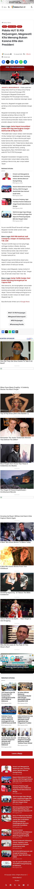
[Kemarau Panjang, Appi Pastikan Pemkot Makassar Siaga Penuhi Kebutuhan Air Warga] (6, 201)
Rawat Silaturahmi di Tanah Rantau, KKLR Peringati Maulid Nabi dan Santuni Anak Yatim (23, 779)
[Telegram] (13, 331)
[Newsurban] (18, 6)
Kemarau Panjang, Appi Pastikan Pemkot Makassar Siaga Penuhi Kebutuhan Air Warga (22, 788)
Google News (25, 301)
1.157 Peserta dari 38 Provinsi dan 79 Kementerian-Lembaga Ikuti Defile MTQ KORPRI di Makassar (8, 697)
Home (5, 22)
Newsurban (7, 54)
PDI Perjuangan (17, 320)
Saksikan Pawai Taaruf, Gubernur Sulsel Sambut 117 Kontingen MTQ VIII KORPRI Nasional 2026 (8, 719)
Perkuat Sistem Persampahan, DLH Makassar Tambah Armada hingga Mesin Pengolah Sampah (22, 833)
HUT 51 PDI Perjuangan (17, 313)
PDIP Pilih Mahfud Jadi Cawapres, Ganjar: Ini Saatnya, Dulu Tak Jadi (15, 238)
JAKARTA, (4, 87)
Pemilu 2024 (12, 26)
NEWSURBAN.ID (14, 87)
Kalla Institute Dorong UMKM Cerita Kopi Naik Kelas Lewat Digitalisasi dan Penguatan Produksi (25, 719)
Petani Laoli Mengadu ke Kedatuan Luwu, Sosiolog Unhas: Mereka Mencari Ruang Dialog (21, 769)
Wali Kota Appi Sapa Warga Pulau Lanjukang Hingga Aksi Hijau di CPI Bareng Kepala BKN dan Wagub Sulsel (22, 799)
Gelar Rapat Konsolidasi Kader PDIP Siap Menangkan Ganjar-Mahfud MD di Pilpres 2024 (15, 128)
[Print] (16, 331)
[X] (6, 331)
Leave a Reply (17, 753)
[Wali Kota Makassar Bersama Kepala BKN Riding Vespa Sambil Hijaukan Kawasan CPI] (6, 809)
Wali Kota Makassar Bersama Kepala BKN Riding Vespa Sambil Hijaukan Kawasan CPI (22, 809)
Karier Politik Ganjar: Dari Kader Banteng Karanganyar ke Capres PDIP (15, 280)
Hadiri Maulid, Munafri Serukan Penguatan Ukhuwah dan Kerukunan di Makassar (8, 741)
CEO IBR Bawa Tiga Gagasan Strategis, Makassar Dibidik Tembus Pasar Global (25, 740)
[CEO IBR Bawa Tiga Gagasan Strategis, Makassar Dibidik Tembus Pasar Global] (25, 732)
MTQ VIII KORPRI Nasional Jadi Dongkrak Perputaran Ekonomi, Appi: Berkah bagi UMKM (22, 854)
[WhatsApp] (10, 331)
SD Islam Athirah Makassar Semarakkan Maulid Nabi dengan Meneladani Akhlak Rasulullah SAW (24, 697)
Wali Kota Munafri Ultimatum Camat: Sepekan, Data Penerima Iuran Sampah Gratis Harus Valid (22, 843)
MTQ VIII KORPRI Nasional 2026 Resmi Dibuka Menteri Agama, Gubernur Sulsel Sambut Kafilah (17, 665)
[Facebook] (3, 331)
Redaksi (17, 880)
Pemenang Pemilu (17, 324)
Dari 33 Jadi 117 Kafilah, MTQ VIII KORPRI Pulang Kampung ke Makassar (22, 863)
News (9, 22)
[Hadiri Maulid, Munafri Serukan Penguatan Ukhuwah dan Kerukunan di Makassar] (8, 732)
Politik (19, 26)
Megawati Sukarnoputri (17, 316)
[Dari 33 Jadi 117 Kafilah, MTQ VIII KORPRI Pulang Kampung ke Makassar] (6, 864)
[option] (17, 663)
